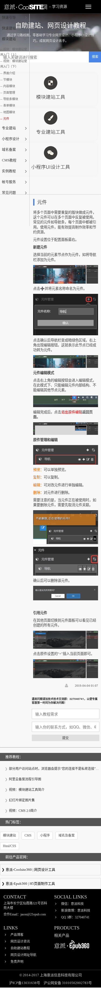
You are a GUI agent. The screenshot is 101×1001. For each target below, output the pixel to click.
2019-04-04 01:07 (86, 685)
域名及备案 (66, 835)
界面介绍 (9, 73)
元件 (6, 118)
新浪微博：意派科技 (75, 910)
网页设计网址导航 (23, 955)
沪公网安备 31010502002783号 (68, 983)
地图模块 (9, 112)
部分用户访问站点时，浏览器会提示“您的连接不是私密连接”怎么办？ (53, 769)
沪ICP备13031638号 (25, 983)
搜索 (95, 57)
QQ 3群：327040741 (75, 917)
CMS (28, 835)
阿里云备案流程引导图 (25, 779)
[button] (14, 17)
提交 (65, 737)
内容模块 (9, 86)
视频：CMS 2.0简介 (23, 811)
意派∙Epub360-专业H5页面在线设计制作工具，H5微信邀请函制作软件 (50, 884)
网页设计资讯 (20, 941)
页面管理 (9, 92)
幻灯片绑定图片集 (22, 800)
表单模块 (9, 105)
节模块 (7, 79)
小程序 (45, 835)
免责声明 (17, 962)
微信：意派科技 (72, 904)
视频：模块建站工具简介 (26, 790)
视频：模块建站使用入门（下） (13, 63)
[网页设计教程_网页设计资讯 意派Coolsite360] (25, 6)
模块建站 (9, 835)
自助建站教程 (20, 948)
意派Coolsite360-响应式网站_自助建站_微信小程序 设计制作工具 (50, 870)
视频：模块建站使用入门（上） (13, 52)
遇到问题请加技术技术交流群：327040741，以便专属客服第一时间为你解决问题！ (64, 700)
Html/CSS (9, 846)
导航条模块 (10, 99)
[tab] (14, 17)
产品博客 (17, 935)
